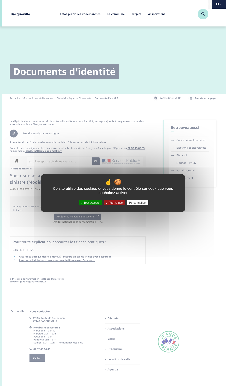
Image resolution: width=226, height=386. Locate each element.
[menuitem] (80, 14)
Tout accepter (91, 202)
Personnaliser (138, 202)
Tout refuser (116, 202)
